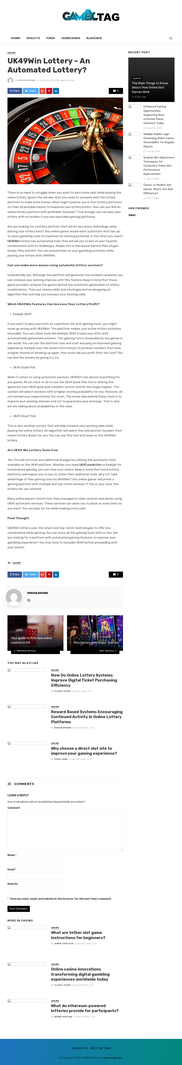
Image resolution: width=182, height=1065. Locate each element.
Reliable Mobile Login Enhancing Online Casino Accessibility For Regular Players (158, 140)
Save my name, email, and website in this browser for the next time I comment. (61, 898)
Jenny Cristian (63, 943)
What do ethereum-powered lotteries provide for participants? (85, 1008)
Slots (137, 78)
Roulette (33, 38)
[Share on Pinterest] (49, 91)
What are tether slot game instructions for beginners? (78, 935)
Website (12, 883)
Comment (13, 807)
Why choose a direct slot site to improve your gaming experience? (84, 751)
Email (11, 869)
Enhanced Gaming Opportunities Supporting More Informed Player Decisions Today (154, 115)
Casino (15, 38)
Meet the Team (100, 1048)
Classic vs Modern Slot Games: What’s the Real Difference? (158, 189)
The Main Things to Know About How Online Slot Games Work (150, 87)
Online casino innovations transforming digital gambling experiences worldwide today (80, 974)
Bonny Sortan (63, 1016)
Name (11, 855)
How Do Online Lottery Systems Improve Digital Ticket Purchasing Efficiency (84, 680)
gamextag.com (113, 1057)
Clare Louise (62, 691)
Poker (50, 38)
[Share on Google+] (42, 91)
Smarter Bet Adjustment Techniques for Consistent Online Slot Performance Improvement (159, 165)
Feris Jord (61, 759)
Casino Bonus (70, 38)
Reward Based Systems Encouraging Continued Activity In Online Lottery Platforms (87, 717)
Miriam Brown (26, 80)
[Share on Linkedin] (56, 91)
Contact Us (79, 1048)
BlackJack (94, 38)
